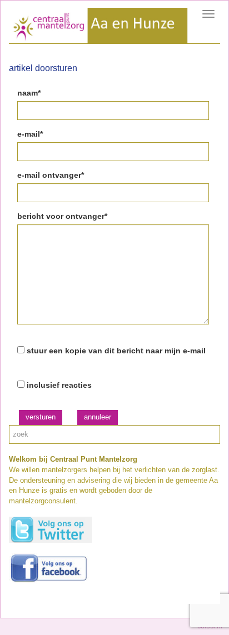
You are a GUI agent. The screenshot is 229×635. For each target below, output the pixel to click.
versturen (41, 417)
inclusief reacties (59, 385)
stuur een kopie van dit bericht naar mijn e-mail (116, 350)
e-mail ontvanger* (50, 175)
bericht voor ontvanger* (62, 216)
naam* (29, 92)
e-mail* (30, 133)
